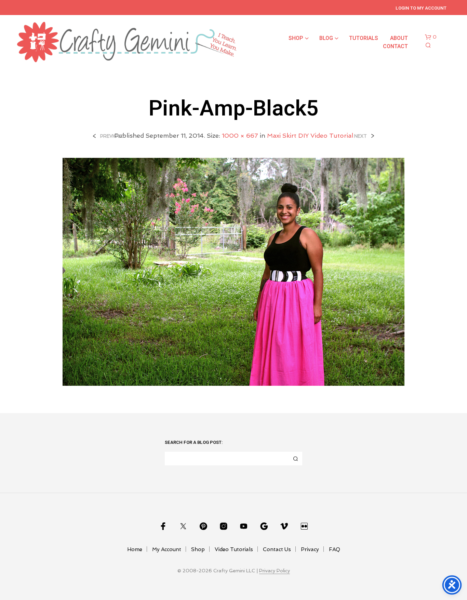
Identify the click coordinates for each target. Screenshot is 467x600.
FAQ (334, 549)
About (399, 38)
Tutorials (363, 38)
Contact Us (277, 549)
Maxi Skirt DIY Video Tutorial (310, 135)
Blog (326, 38)
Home (134, 549)
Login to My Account (421, 8)
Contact (395, 46)
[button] (431, 37)
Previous (112, 136)
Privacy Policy (274, 570)
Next (360, 136)
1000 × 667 (240, 135)
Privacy (310, 549)
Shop (296, 38)
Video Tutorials (234, 549)
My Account (166, 549)
